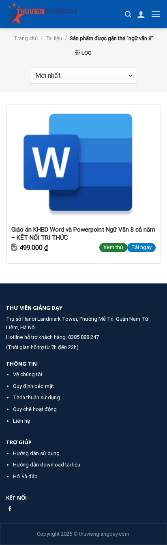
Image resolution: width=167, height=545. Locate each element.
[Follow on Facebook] (10, 509)
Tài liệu (53, 38)
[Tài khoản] (141, 14)
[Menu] (156, 14)
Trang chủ (26, 38)
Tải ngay (141, 247)
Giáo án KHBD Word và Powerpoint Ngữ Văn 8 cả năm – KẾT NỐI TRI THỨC (83, 233)
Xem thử (113, 247)
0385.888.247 (83, 337)
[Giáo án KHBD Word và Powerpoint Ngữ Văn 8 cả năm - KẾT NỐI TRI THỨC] (83, 162)
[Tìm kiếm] (128, 14)
